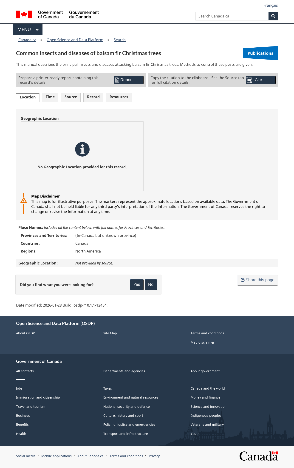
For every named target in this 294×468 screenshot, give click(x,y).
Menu (25, 29)
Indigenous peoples (206, 415)
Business (23, 415)
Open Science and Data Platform (75, 39)
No (150, 284)
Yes (136, 284)
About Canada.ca (90, 456)
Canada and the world (208, 388)
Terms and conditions (207, 333)
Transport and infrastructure (125, 433)
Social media (26, 456)
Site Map (110, 333)
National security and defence (126, 406)
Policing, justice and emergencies (129, 424)
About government (205, 371)
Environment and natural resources (130, 397)
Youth (195, 433)
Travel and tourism (30, 406)
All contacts (25, 371)
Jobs (19, 388)
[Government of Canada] (57, 15)
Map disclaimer (203, 342)
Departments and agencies (124, 371)
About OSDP (25, 333)
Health (21, 433)
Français (270, 5)
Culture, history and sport (123, 415)
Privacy (154, 456)
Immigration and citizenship (38, 397)
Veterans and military (207, 424)
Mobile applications (56, 456)
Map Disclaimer (45, 196)
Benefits (22, 424)
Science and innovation (208, 406)
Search (120, 39)
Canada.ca (27, 39)
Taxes (107, 388)
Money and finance (205, 397)
